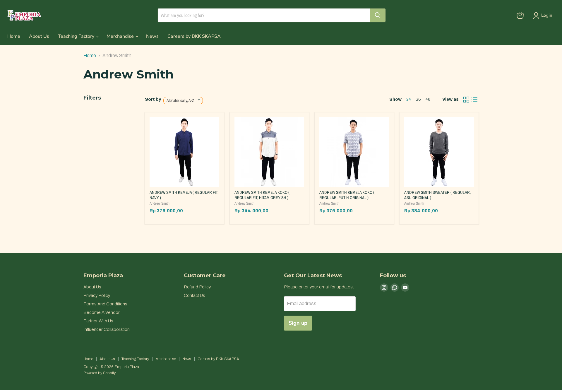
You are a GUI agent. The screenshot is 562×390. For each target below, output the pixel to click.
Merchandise (121, 36)
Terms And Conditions (105, 304)
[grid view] (466, 99)
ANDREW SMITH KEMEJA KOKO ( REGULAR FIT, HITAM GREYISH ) (261, 195)
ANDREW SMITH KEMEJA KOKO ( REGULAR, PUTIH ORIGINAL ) (346, 195)
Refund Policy (197, 287)
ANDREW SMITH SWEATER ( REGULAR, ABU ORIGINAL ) (437, 195)
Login (546, 15)
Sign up (298, 322)
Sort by (153, 99)
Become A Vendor (101, 312)
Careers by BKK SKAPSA (194, 36)
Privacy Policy (96, 295)
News (152, 36)
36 (418, 99)
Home (13, 36)
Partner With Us (98, 321)
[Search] (377, 15)
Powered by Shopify (99, 373)
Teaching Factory (76, 36)
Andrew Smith (159, 203)
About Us (39, 36)
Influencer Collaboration (106, 329)
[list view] (474, 99)
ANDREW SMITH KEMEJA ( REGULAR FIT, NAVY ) (184, 195)
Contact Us (194, 295)
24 (408, 99)
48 (428, 99)
